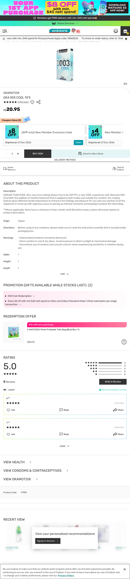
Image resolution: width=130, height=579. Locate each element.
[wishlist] (32, 102)
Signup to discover (46, 541)
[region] (65, 571)
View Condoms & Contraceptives (32, 470)
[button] (125, 31)
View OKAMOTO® (17, 479)
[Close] (124, 569)
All (4, 390)
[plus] (17, 153)
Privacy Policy (66, 575)
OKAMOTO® (11, 92)
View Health (14, 462)
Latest (11, 390)
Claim (78, 142)
